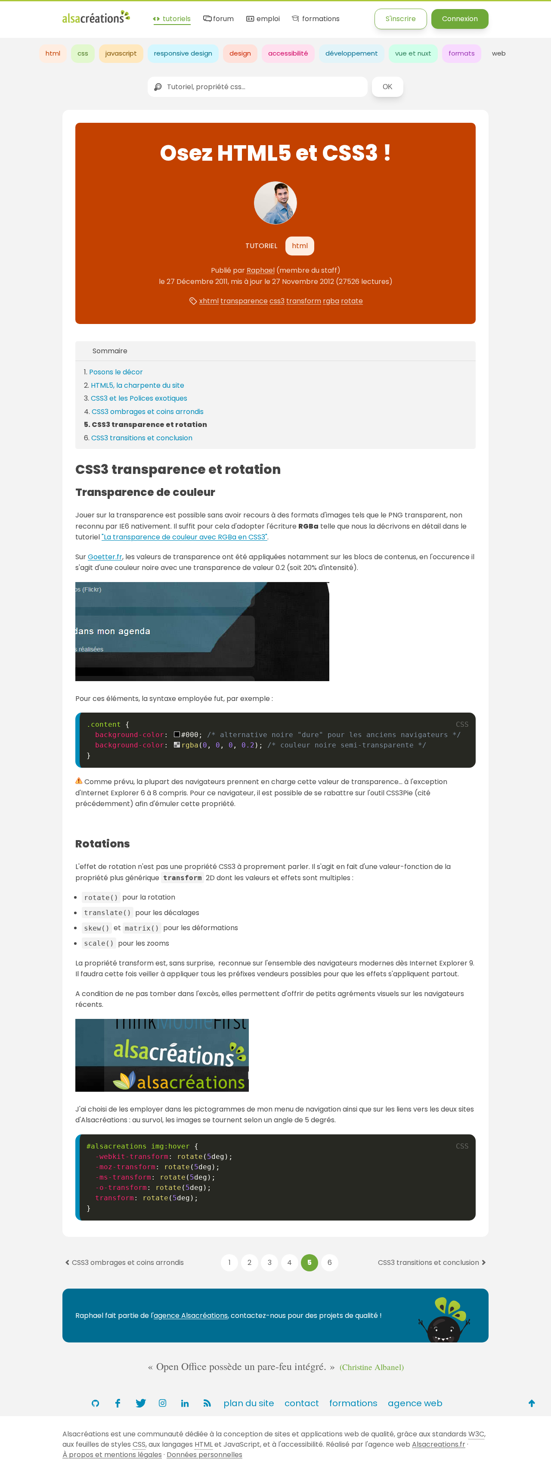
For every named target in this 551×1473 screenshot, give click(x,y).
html (53, 53)
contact (302, 1403)
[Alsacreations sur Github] (95, 1403)
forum (222, 19)
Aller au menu (23, 14)
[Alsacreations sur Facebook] (117, 1403)
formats (462, 53)
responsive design (183, 53)
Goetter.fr (105, 557)
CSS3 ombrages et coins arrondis (148, 412)
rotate (352, 301)
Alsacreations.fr (438, 1444)
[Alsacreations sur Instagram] (162, 1403)
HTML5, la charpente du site (137, 385)
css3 (277, 301)
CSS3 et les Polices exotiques (139, 398)
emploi (267, 19)
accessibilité (288, 53)
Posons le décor (116, 372)
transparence (244, 301)
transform (303, 301)
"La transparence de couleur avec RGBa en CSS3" (184, 537)
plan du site (248, 1403)
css (82, 53)
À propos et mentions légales (112, 1455)
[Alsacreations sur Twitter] (140, 1403)
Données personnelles (204, 1455)
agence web (415, 1403)
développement (351, 53)
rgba (331, 301)
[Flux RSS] (207, 1403)
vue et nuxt (413, 53)
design (240, 53)
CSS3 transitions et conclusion (141, 438)
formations (319, 19)
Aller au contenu (84, 14)
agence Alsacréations (191, 1315)
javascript (121, 53)
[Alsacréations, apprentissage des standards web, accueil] (96, 22)
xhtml (209, 301)
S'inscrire (401, 19)
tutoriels (176, 19)
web (499, 53)
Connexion (460, 19)
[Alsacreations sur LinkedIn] (185, 1403)
